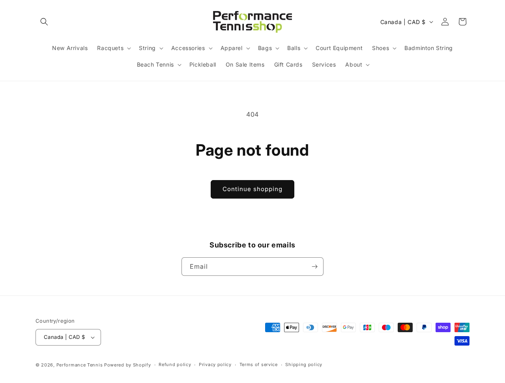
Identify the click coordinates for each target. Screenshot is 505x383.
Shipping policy (303, 364)
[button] (44, 21)
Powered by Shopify (127, 365)
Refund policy (175, 364)
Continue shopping (252, 189)
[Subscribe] (314, 266)
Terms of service (258, 364)
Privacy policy (215, 364)
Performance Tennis (79, 365)
